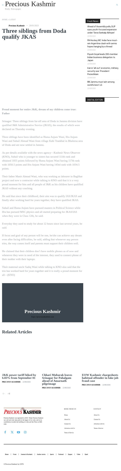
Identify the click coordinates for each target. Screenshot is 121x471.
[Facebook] (5, 432)
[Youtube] (18, 432)
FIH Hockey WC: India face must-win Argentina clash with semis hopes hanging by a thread (102, 43)
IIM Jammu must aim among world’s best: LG (101, 83)
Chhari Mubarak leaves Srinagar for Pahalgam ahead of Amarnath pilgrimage (57, 379)
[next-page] (8, 394)
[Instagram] (25, 432)
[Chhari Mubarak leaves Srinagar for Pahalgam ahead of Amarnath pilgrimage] (60, 354)
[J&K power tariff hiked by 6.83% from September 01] (20, 354)
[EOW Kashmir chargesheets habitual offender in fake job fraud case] (100, 354)
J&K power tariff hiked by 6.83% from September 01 (19, 376)
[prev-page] (4, 394)
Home (4, 20)
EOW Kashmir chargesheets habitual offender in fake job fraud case (100, 377)
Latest (12, 20)
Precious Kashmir (17, 26)
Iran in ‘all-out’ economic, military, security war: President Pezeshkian (102, 71)
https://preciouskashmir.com (42, 317)
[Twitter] (11, 432)
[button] (117, 5)
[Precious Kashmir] (5, 26)
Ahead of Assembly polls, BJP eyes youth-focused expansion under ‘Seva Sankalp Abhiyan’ (102, 29)
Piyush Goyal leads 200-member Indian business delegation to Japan (102, 57)
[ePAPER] (102, 116)
